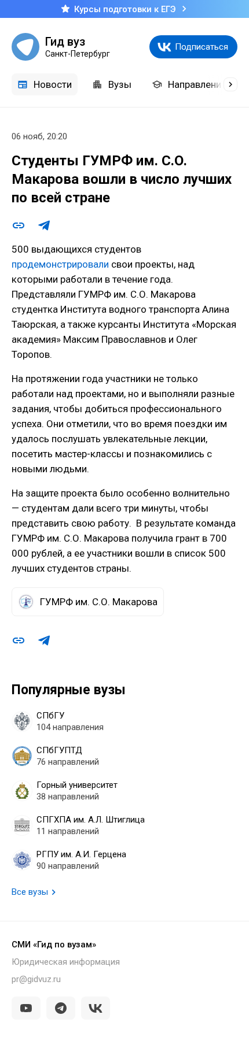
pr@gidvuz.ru (36, 979)
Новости (53, 84)
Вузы (119, 84)
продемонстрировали (60, 264)
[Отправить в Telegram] (44, 225)
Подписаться (201, 47)
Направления (197, 84)
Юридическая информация (66, 962)
